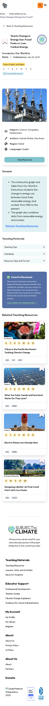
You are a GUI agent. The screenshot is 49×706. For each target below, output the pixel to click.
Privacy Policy (12, 645)
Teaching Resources (14, 565)
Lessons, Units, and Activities (19, 570)
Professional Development (17, 589)
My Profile (10, 617)
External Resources (17, 14)
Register (9, 626)
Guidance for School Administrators (22, 603)
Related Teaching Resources (22, 226)
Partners (9, 669)
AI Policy (9, 650)
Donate (10, 677)
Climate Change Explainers (18, 598)
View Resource (24, 159)
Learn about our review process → (22, 303)
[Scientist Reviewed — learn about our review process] (42, 39)
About (8, 664)
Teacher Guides (12, 593)
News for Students (14, 574)
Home (2, 14)
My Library (10, 621)
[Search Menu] (40, 5)
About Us (9, 640)
